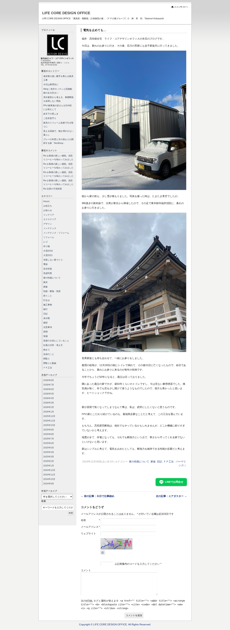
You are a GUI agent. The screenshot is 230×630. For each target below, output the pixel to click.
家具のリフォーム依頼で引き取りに (58, 125)
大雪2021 (48, 255)
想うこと (47, 296)
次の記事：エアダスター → (171, 496)
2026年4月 (48, 398)
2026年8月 (48, 380)
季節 (45, 264)
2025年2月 (48, 461)
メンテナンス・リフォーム (56, 233)
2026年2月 (48, 407)
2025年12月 (49, 416)
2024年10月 (49, 479)
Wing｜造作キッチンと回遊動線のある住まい (57, 91)
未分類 (46, 318)
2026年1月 (48, 411)
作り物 (46, 246)
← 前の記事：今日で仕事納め (97, 496)
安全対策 (47, 269)
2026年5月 (48, 393)
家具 (45, 282)
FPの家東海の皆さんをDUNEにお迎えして (57, 107)
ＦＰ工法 (169, 461)
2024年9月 (48, 483)
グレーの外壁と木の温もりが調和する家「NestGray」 (58, 141)
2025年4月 (48, 452)
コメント (86, 570)
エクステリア (49, 219)
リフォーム (48, 237)
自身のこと (48, 354)
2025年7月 (48, 438)
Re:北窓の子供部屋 (52, 189)
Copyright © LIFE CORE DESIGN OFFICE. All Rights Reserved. (115, 624)
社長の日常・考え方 (53, 345)
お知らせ (47, 210)
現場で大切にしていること (56, 340)
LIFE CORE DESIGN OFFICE (66, 13)
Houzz (46, 201)
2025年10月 (49, 425)
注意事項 (47, 327)
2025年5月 (48, 447)
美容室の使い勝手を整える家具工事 (58, 78)
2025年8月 (48, 434)
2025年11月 (49, 420)
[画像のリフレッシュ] (103, 553)
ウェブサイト (88, 533)
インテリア (48, 215)
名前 (83, 520)
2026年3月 (48, 402)
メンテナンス (49, 228)
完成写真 (47, 273)
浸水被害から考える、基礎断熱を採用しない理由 (58, 99)
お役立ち (47, 206)
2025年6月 (48, 443)
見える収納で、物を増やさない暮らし (58, 133)
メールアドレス (89, 526)
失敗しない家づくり (53, 260)
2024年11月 (49, 474)
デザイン (47, 224)
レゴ (45, 242)
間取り (46, 358)
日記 (159, 461)
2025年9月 (48, 429)
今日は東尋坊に (50, 84)
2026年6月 (48, 389)
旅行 (45, 309)
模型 (45, 322)
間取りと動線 (49, 363)
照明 (45, 331)
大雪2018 (48, 251)
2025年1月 (48, 465)
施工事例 (47, 304)
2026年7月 (48, 385)
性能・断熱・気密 (52, 291)
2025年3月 (48, 456)
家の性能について (139, 461)
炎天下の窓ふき (50, 114)
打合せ (46, 300)
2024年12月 (49, 470)
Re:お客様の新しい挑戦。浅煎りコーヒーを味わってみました (58, 157)
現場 (45, 336)
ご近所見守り (49, 118)
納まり (46, 349)
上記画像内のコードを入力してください (137, 563)
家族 (153, 461)
